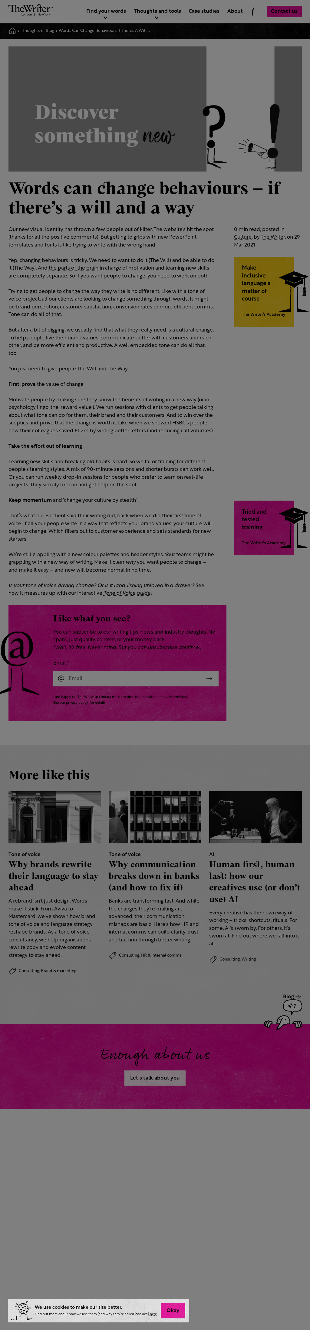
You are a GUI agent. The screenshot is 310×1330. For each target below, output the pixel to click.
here (153, 1314)
